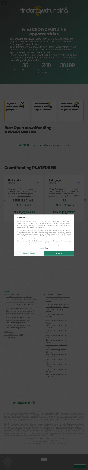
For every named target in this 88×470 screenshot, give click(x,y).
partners (28, 221)
